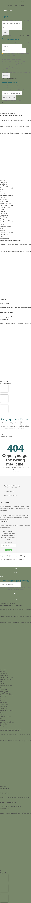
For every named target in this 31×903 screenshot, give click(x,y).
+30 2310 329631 (9, 491)
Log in (3, 78)
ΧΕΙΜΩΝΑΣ (4, 319)
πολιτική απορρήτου (15, 69)
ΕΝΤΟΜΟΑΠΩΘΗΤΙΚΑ (8, 312)
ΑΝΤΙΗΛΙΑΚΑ (4, 303)
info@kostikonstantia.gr (10, 495)
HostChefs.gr (21, 556)
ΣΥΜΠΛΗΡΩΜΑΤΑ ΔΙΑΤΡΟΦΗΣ (11, 116)
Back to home (15, 472)
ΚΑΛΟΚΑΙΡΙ (4, 299)
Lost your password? (25, 35)
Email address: (8, 542)
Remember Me (7, 35)
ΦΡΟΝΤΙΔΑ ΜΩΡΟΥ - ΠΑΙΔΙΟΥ (10, 240)
